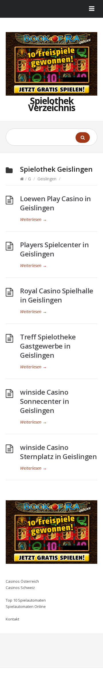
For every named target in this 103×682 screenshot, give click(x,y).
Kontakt (12, 619)
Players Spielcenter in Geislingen (54, 249)
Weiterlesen (33, 219)
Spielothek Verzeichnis (51, 104)
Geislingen (46, 178)
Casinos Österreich (22, 581)
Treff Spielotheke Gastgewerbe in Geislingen (48, 346)
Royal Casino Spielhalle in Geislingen (56, 295)
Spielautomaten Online (26, 606)
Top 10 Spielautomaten (26, 600)
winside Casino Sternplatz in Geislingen (58, 451)
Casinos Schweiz (20, 587)
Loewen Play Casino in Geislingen (55, 203)
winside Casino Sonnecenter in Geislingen (44, 401)
